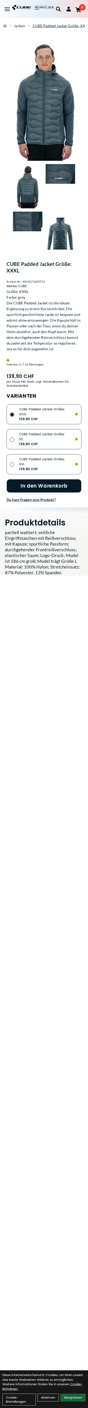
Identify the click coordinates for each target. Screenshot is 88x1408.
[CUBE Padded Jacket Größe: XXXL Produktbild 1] (27, 186)
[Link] (7, 9)
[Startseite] (5, 25)
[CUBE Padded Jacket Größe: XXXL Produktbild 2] (60, 186)
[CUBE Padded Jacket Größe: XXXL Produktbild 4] (60, 234)
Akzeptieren (73, 1397)
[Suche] (58, 9)
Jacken (19, 26)
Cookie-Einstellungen (16, 1399)
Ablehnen (48, 1397)
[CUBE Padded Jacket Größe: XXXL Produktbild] (44, 100)
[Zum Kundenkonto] (68, 9)
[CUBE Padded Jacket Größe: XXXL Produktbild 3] (27, 234)
